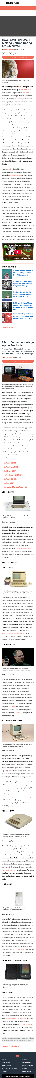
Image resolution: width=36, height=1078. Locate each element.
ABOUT (4, 1060)
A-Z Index (4, 1071)
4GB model (12, 706)
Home (4, 327)
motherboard (6, 803)
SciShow (19, 99)
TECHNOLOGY (14, 1046)
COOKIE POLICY (6, 1065)
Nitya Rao (8, 357)
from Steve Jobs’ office (24, 548)
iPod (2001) (10, 483)
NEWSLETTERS (6, 1063)
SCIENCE (12, 327)
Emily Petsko (9, 49)
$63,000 (17, 712)
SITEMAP (24, 1068)
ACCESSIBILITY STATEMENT (9, 1068)
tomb (27, 93)
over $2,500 (26, 1024)
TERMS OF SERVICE (27, 1065)
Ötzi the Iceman (26, 90)
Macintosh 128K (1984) (14, 475)
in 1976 (20, 411)
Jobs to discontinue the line (16, 1018)
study (9, 169)
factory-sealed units (19, 949)
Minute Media (14, 1076)
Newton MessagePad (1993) (16, 487)
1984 (10, 771)
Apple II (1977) (11, 479)
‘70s (26, 155)
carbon (20, 87)
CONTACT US (25, 1060)
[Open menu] (3, 3)
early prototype (27, 797)
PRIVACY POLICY (26, 1063)
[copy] (14, 53)
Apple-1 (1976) (11, 463)
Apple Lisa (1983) (12, 467)
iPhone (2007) (11, 471)
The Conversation (15, 175)
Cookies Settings (26, 1071)
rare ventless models (8, 870)
